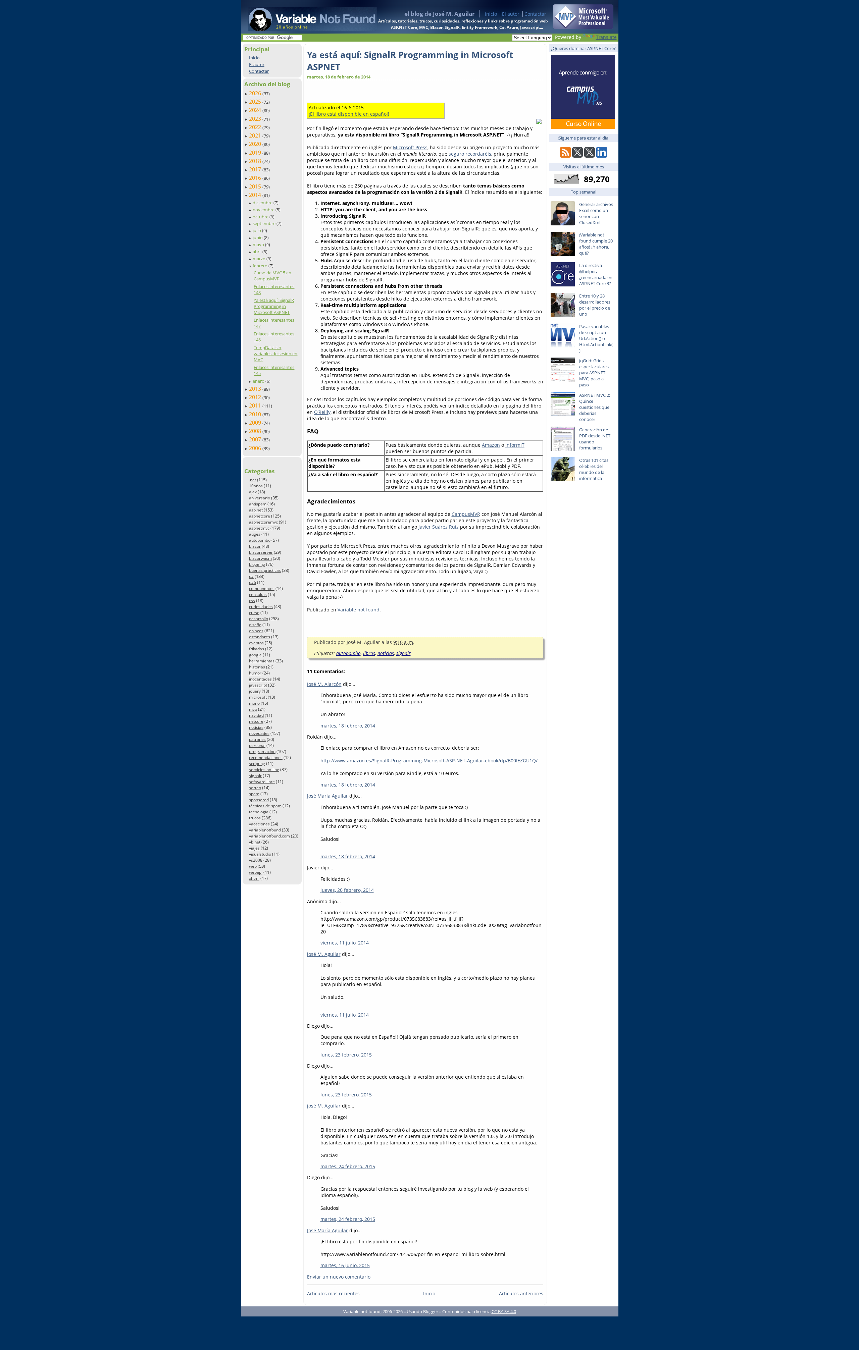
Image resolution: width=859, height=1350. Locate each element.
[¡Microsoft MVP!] (583, 27)
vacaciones (259, 823)
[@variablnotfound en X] (589, 156)
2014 (255, 195)
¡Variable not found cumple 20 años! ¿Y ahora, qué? (596, 244)
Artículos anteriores (521, 1293)
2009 (255, 422)
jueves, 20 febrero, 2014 (347, 890)
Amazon (491, 445)
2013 (255, 388)
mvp (253, 709)
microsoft (258, 697)
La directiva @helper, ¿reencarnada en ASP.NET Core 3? (595, 274)
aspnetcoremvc (263, 522)
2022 (255, 127)
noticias (256, 727)
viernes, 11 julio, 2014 (344, 942)
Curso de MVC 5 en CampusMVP (272, 276)
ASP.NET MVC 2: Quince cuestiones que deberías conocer (594, 407)
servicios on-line (264, 769)
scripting (257, 763)
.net (252, 479)
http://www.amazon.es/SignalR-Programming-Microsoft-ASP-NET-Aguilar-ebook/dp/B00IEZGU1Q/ (429, 760)
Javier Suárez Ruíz (438, 527)
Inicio (491, 14)
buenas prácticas (265, 570)
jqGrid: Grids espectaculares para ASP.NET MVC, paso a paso (594, 373)
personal (257, 745)
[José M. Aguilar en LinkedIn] (601, 156)
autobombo (259, 540)
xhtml (254, 878)
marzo (259, 259)
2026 (255, 93)
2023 (255, 118)
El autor (510, 14)
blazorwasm (260, 558)
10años (256, 485)
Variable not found (359, 609)
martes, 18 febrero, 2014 (347, 725)
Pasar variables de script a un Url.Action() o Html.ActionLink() (596, 338)
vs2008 (255, 860)
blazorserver (261, 552)
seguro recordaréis (470, 154)
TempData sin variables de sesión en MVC (275, 353)
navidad (256, 715)
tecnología (258, 811)
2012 (255, 397)
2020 (255, 144)
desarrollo (258, 618)
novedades (259, 733)
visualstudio (260, 854)
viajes (254, 848)
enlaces (256, 630)
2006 (255, 448)
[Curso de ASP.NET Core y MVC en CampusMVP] (583, 127)
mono (254, 703)
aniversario (259, 497)
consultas (258, 594)
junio (258, 237)
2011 (255, 405)
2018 (255, 161)
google (255, 654)
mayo (259, 244)
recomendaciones (266, 757)
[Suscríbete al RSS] (565, 156)
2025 (255, 101)
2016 (255, 177)
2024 (255, 110)
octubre (261, 217)
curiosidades (261, 606)
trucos (255, 817)
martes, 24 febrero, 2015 (347, 1166)
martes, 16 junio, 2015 (345, 1265)
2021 (255, 135)
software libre (262, 781)
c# (251, 576)
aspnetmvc (259, 528)
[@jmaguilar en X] (577, 156)
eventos (256, 642)
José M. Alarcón (324, 684)
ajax (253, 491)
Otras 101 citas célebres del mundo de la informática (593, 469)
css (252, 600)
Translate (606, 37)
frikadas (256, 648)
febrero (260, 266)
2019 (255, 152)
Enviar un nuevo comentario (338, 1277)
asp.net (256, 509)
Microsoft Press (410, 147)
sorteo (255, 787)
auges (254, 534)
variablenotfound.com (269, 836)
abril (257, 252)
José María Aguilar (327, 796)
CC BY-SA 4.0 (504, 1311)
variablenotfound (265, 829)
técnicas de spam (265, 805)
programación (262, 751)
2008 (255, 431)
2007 (255, 439)
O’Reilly (322, 412)
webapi (255, 872)
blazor (255, 546)
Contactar (535, 14)
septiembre (264, 223)
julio (257, 230)
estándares (259, 636)
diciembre (263, 203)
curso (254, 612)
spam (254, 793)
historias (257, 666)
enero (259, 381)
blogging (257, 564)
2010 (255, 414)
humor (255, 673)
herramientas (261, 660)
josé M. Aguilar (324, 954)
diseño (255, 624)
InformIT (514, 445)
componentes (261, 588)
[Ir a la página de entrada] (305, 17)
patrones (257, 739)
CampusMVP (465, 514)
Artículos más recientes (333, 1293)
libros (369, 653)
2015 (255, 186)
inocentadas (260, 679)
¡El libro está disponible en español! (349, 114)
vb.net (254, 842)
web (253, 866)
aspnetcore (259, 516)
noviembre (264, 210)
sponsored (259, 799)
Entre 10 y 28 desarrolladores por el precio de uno (594, 305)
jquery (255, 691)
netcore (256, 721)
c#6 (252, 582)
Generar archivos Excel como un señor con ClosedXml (596, 213)
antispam (257, 503)
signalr (255, 775)
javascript (258, 685)
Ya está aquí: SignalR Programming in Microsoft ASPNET (274, 306)
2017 (255, 169)
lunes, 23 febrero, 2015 (346, 1054)
